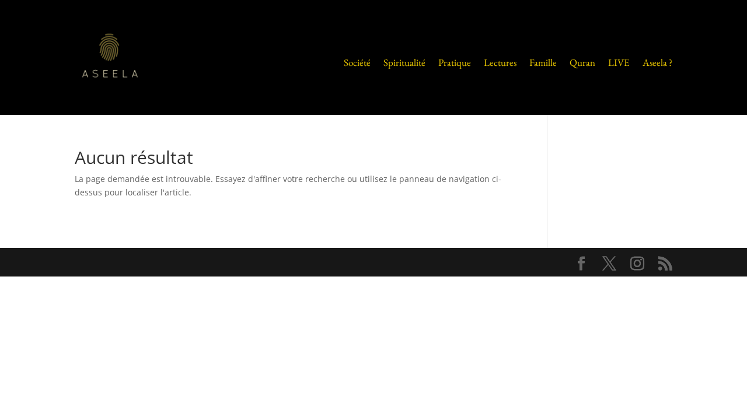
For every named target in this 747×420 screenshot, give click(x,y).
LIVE (619, 62)
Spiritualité (404, 62)
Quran (582, 62)
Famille (543, 62)
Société (357, 62)
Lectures (500, 62)
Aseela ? (657, 62)
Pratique (454, 62)
